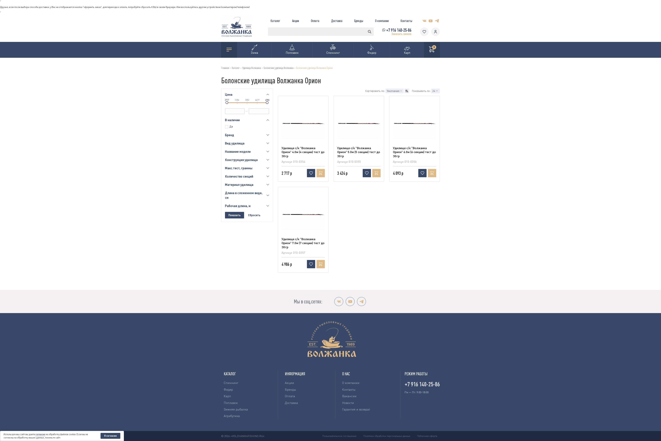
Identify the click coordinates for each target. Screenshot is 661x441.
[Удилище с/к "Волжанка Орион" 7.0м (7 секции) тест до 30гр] (303, 215)
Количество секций (239, 176)
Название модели (238, 151)
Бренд (229, 135)
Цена (228, 94)
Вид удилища (234, 143)
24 (433, 90)
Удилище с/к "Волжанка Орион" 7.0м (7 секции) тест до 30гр (303, 243)
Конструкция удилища (241, 160)
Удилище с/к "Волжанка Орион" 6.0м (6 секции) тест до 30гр (414, 152)
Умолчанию (393, 90)
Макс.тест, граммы (238, 168)
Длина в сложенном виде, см (244, 195)
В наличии (232, 120)
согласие (40, 434)
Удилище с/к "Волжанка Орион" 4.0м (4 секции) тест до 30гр (303, 152)
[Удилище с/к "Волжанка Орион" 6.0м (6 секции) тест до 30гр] (414, 124)
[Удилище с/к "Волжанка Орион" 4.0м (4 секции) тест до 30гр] (303, 124)
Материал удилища (239, 185)
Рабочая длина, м (238, 206)
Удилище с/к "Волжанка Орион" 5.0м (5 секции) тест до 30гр (358, 152)
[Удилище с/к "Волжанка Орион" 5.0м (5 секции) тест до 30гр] (358, 124)
